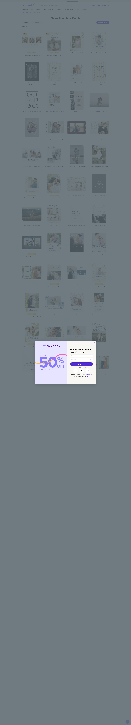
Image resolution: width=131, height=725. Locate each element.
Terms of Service (89, 374)
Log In (88, 376)
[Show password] (91, 360)
